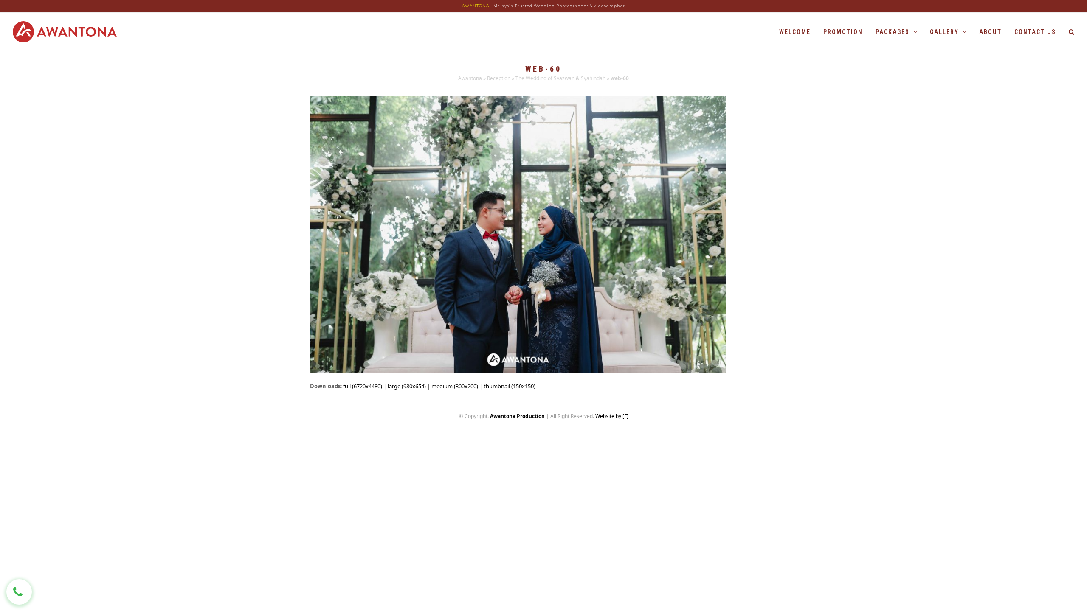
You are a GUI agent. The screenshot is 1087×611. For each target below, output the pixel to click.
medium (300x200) (454, 386)
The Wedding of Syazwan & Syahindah (560, 78)
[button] (1071, 31)
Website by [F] (611, 416)
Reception (498, 78)
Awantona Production (517, 416)
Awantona (470, 78)
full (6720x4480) (362, 386)
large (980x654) (407, 386)
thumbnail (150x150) (509, 386)
